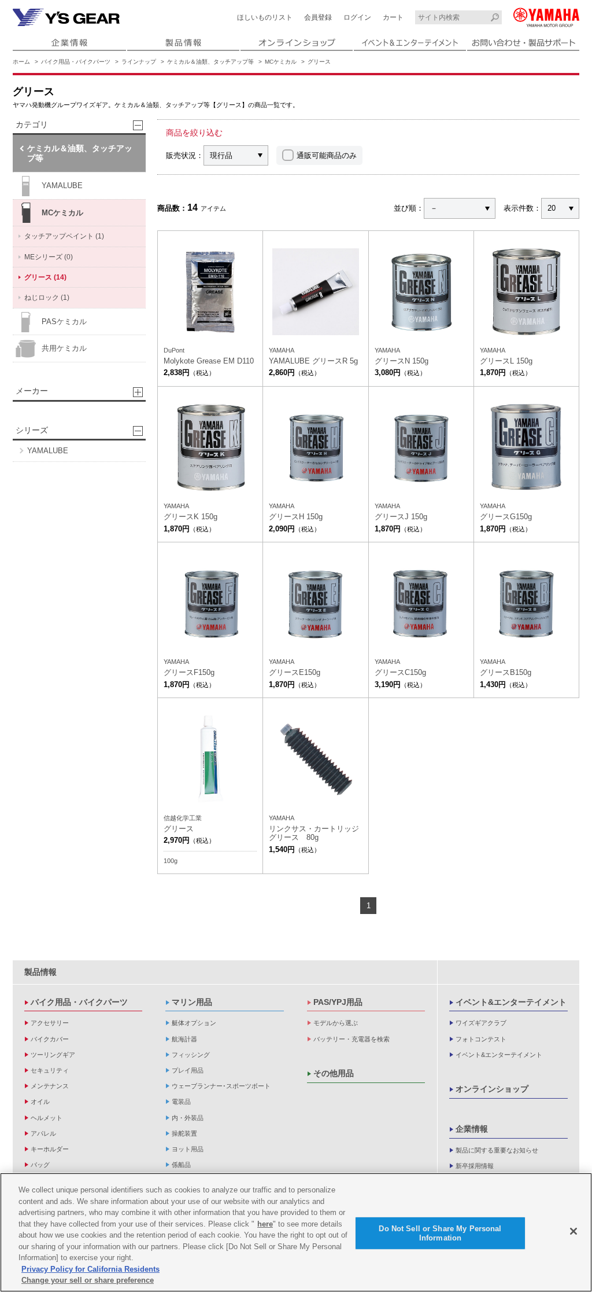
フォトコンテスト (481, 1039)
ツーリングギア (53, 1054)
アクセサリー (50, 1022)
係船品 (181, 1164)
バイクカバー (50, 1039)
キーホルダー (50, 1149)
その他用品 (333, 1073)
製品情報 (40, 972)
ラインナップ (138, 61)
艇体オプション (194, 1022)
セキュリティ (50, 1070)
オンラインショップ (492, 1088)
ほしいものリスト (265, 17)
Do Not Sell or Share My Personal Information (440, 1233)
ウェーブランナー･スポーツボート (221, 1085)
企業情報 (472, 1128)
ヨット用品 (188, 1149)
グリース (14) (45, 277)
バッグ (40, 1164)
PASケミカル (64, 321)
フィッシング (191, 1054)
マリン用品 (192, 1002)
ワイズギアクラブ (481, 1022)
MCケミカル (281, 61)
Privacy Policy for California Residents (90, 1269)
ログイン (357, 17)
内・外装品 (188, 1117)
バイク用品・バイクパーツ (75, 61)
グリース (319, 61)
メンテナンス (50, 1085)
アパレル (43, 1133)
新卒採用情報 (475, 1165)
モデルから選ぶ (335, 1022)
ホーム (21, 61)
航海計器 (184, 1039)
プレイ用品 (188, 1070)
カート (393, 17)
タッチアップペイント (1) (64, 236)
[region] (296, 1232)
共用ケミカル (64, 348)
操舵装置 (184, 1133)
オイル (40, 1101)
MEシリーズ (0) (48, 257)
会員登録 (318, 17)
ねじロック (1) (46, 297)
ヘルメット (46, 1117)
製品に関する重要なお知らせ (497, 1150)
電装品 (181, 1101)
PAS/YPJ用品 (337, 1002)
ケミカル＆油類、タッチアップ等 (210, 61)
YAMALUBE (62, 185)
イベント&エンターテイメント (511, 1002)
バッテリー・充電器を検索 (351, 1039)
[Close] (573, 1231)
